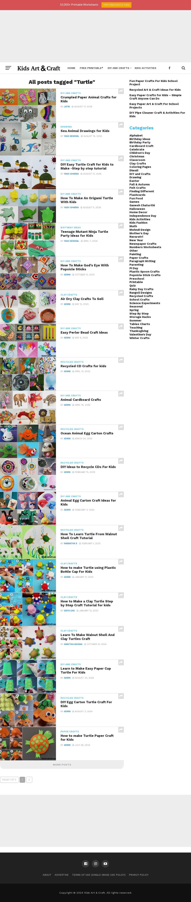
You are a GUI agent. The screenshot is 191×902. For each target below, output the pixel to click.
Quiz (132, 285)
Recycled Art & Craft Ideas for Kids (155, 89)
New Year (136, 240)
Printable (136, 282)
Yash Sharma (71, 174)
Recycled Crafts (141, 296)
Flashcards (137, 195)
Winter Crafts (139, 338)
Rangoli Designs (140, 292)
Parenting (136, 264)
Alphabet (136, 135)
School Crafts (139, 299)
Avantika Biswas (73, 644)
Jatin (67, 106)
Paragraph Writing (142, 261)
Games (134, 201)
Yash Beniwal (71, 136)
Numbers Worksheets (145, 247)
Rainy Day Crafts (141, 289)
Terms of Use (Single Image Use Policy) (99, 874)
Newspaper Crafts (142, 243)
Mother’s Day (139, 233)
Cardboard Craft (141, 146)
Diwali (133, 170)
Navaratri (136, 236)
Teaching (135, 327)
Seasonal (136, 306)
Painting (135, 254)
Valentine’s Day (140, 334)
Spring (134, 310)
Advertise (62, 874)
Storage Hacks (140, 317)
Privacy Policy (138, 874)
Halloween (137, 209)
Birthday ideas (139, 139)
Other (133, 250)
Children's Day (139, 153)
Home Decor (138, 212)
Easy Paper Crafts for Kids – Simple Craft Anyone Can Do (155, 97)
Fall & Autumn (139, 184)
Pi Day (133, 268)
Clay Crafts (137, 163)
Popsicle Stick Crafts (145, 275)
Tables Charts (139, 324)
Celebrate (136, 149)
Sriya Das (69, 610)
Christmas (136, 156)
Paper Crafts (138, 257)
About (47, 874)
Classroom (137, 160)
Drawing (135, 177)
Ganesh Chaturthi (142, 205)
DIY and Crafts (118, 67)
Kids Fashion (138, 222)
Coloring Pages (140, 167)
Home (71, 67)
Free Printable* (91, 67)
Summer (135, 320)
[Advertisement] (95, 36)
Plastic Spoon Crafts (144, 271)
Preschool (136, 278)
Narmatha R (70, 543)
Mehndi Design (139, 229)
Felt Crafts (137, 187)
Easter (134, 181)
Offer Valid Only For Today (116, 4)
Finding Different (141, 191)
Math (133, 226)
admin (67, 274)
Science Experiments (144, 303)
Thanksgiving (138, 331)
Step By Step (139, 313)
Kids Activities (145, 67)
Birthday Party (140, 142)
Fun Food (136, 198)
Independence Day (142, 215)
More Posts (62, 764)
